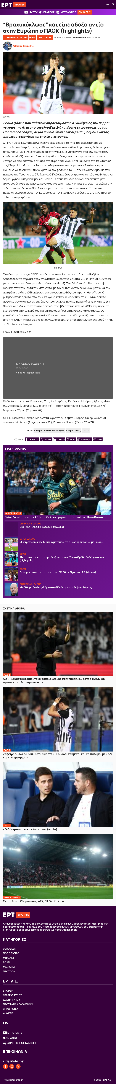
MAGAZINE (9, 967)
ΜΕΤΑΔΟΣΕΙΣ (68, 12)
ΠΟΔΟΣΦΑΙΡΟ (45, 37)
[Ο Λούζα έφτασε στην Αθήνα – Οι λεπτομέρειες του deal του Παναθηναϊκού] (58, 483)
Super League (13, 513)
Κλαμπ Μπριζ (73, 430)
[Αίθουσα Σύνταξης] (7, 46)
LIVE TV (33, 12)
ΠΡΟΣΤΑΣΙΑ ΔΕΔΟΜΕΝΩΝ (18, 1004)
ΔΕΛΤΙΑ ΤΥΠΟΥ (11, 999)
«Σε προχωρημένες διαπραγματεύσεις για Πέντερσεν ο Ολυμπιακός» (61, 542)
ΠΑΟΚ (32, 37)
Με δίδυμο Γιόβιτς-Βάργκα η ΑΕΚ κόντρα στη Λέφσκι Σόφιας (56, 587)
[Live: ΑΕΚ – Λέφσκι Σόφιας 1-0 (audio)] (11, 529)
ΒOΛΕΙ (23, 553)
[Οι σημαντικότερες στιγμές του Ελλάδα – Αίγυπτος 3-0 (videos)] (11, 574)
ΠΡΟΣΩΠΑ (9, 971)
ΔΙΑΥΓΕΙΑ (8, 1013)
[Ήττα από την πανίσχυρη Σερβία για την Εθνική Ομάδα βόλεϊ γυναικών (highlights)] (11, 559)
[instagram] (11, 1066)
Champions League (30, 523)
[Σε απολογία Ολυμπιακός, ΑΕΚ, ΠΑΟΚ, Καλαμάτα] (58, 866)
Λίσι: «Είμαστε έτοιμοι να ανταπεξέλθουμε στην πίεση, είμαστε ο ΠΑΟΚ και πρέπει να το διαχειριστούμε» (54, 680)
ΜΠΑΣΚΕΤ (8, 958)
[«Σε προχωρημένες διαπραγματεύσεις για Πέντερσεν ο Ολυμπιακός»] (11, 544)
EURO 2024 (9, 948)
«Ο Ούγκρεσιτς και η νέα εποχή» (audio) (30, 829)
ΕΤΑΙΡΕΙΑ (8, 990)
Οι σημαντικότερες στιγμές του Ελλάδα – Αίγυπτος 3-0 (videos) (58, 572)
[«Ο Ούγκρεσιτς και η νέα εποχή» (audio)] (58, 794)
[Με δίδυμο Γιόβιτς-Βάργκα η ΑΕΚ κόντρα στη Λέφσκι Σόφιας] (11, 589)
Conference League (15, 37)
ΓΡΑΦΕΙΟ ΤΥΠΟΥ (12, 995)
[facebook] (5, 1066)
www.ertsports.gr (14, 1080)
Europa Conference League (49, 430)
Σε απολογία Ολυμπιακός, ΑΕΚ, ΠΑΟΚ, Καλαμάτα (35, 901)
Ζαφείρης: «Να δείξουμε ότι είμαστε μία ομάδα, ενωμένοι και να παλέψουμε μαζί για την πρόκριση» (57, 755)
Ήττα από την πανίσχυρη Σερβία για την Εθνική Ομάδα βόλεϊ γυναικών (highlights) (62, 558)
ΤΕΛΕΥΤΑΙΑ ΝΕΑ (15, 448)
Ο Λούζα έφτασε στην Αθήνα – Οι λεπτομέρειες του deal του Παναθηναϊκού (56, 517)
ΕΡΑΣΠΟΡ (49, 12)
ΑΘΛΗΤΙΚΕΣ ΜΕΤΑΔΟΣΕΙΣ (22, 1043)
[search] (113, 4)
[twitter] (18, 1066)
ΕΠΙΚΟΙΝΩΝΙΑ (10, 1008)
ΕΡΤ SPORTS (14, 1032)
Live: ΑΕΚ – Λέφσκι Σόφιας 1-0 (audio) (42, 527)
